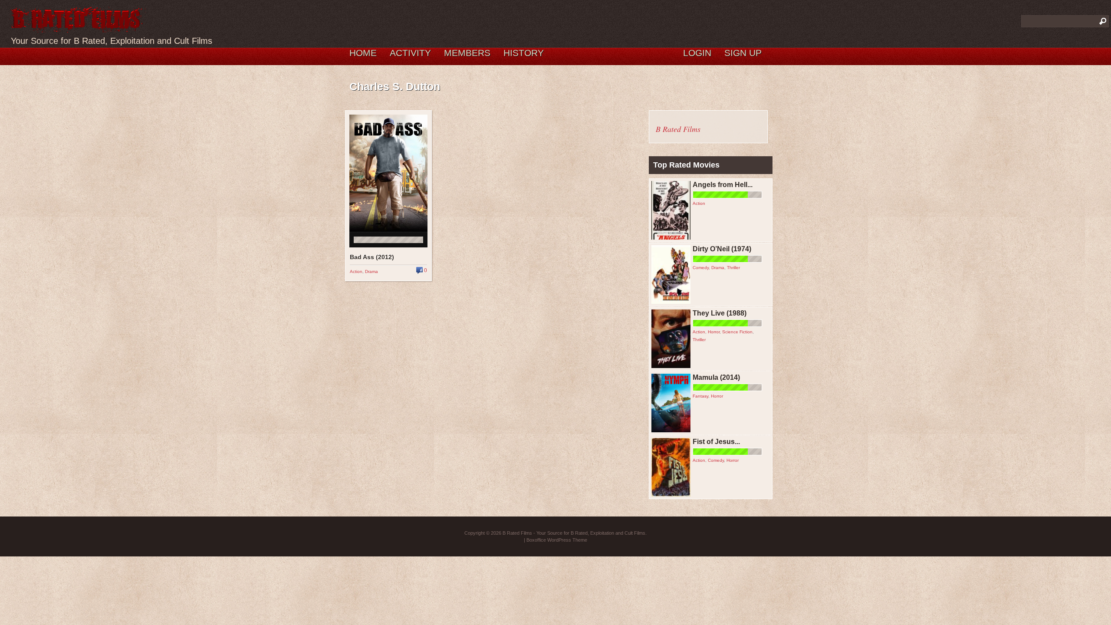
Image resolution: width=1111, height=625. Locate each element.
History (523, 53)
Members (467, 53)
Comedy (701, 267)
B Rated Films (678, 129)
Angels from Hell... (723, 184)
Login (697, 53)
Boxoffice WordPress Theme (556, 540)
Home (363, 53)
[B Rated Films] (77, 28)
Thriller (733, 267)
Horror (714, 331)
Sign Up (743, 53)
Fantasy (700, 396)
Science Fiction (737, 331)
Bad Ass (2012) (372, 256)
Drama (371, 271)
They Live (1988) (719, 313)
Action (356, 271)
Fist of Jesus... (716, 441)
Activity (410, 53)
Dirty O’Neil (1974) (722, 249)
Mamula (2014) (716, 377)
